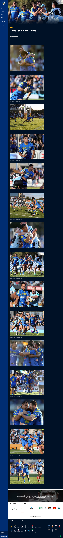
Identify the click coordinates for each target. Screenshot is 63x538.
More (2, 17)
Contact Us (23, 536)
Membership (3, 21)
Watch (2, 8)
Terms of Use (11, 536)
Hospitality (2, 25)
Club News (11, 27)
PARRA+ (2, 24)
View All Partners (35, 516)
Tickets (2, 19)
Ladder (2, 11)
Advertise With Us (27, 536)
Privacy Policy (14, 536)
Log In (3, 534)
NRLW (2, 14)
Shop (2, 22)
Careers (18, 536)
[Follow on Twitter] (20, 520)
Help (20, 536)
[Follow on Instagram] (22, 520)
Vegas (2, 27)
